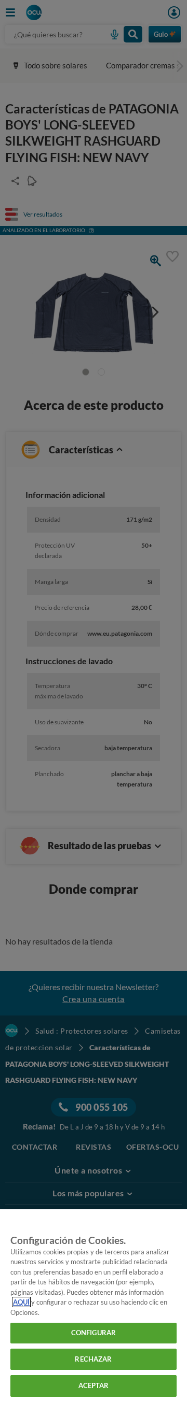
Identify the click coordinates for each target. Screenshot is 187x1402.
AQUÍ (21, 1302)
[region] (93, 1305)
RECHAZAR (93, 1359)
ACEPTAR (93, 1385)
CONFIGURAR (93, 1332)
